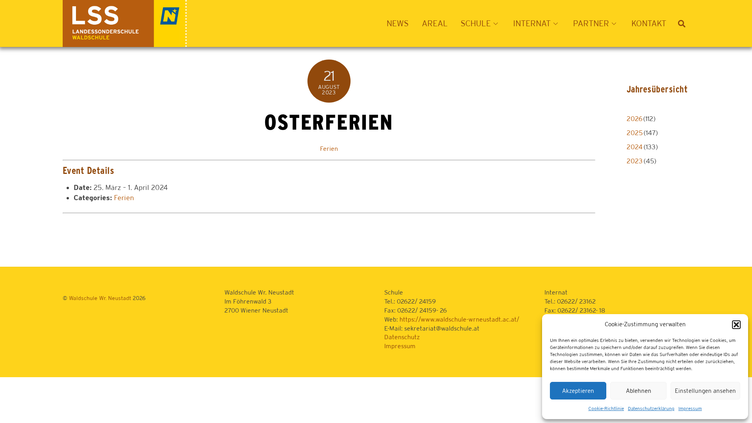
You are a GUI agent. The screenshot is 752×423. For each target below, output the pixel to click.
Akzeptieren (578, 390)
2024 (635, 147)
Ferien (329, 148)
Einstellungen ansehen (705, 390)
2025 (635, 133)
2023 (635, 161)
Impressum (690, 408)
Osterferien (328, 122)
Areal (435, 23)
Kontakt (648, 23)
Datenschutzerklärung (651, 408)
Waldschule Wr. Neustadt (100, 298)
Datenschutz (402, 337)
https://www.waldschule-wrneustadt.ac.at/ (459, 319)
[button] (736, 325)
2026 (634, 119)
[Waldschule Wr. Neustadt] (125, 42)
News (398, 23)
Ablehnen (638, 390)
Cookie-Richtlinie (606, 408)
